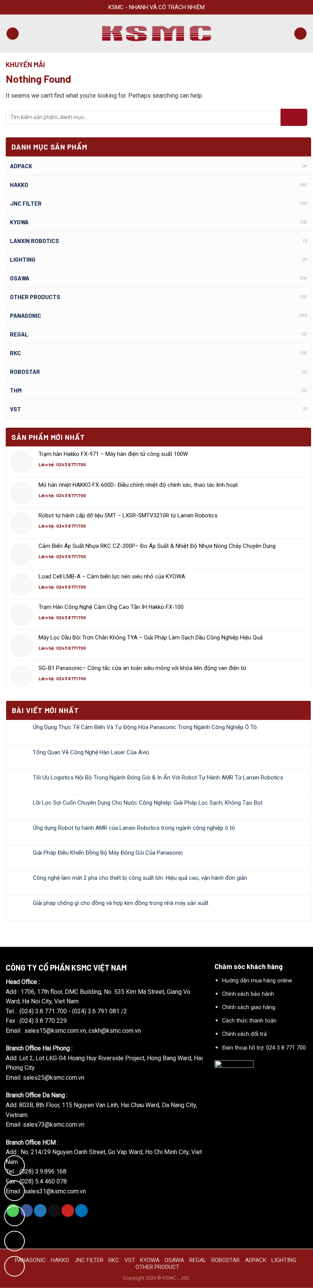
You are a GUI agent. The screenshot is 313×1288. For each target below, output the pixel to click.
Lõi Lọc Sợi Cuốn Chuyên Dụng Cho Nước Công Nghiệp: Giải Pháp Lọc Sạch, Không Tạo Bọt (148, 802)
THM (16, 390)
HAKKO (60, 1260)
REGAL (19, 334)
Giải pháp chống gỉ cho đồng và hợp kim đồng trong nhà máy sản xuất (120, 903)
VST (15, 409)
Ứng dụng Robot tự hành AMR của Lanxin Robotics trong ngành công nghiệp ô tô (134, 827)
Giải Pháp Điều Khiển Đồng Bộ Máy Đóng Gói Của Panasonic (108, 852)
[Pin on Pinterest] (67, 1210)
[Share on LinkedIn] (81, 1210)
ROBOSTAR (25, 371)
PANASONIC (30, 1260)
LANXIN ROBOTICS (34, 240)
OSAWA (19, 278)
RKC (15, 352)
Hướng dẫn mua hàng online (257, 980)
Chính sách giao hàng (248, 1007)
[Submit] (294, 117)
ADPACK (21, 166)
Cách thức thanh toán (249, 1021)
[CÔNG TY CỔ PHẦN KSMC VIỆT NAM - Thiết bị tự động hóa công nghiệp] (156, 33)
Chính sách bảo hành (248, 994)
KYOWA (19, 222)
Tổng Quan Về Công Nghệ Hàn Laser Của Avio (91, 752)
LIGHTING (22, 259)
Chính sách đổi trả (244, 1034)
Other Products (35, 296)
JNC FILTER (26, 203)
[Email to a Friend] (54, 1210)
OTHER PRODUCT (157, 1267)
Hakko (19, 184)
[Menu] (12, 33)
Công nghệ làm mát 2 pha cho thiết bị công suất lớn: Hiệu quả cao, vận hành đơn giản (140, 877)
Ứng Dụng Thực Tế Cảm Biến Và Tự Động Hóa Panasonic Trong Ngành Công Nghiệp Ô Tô (145, 727)
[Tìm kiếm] (300, 33)
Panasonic (25, 315)
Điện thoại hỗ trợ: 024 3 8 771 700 (264, 1048)
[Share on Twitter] (40, 1210)
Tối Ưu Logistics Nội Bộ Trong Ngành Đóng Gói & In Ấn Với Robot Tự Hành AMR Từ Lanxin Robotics (158, 777)
